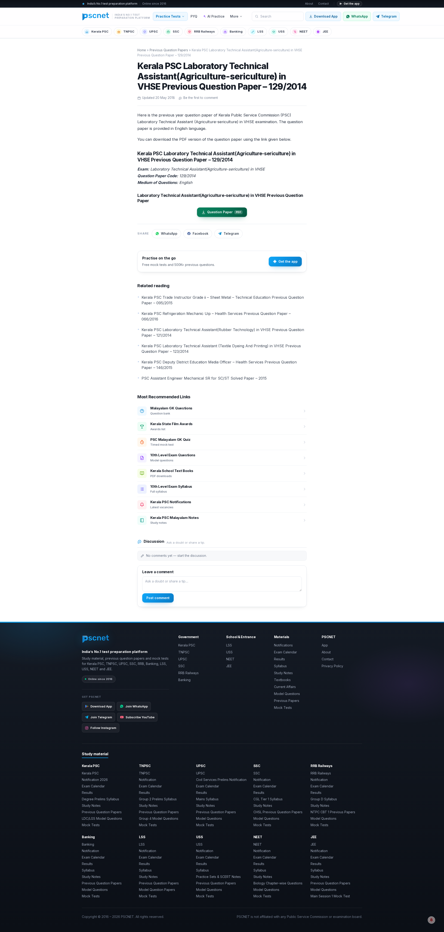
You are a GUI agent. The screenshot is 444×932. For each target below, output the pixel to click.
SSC (176, 31)
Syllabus (280, 666)
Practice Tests (168, 16)
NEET (303, 31)
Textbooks (282, 680)
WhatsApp (169, 233)
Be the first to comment (200, 98)
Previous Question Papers (169, 50)
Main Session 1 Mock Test (330, 896)
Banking (236, 31)
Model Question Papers (157, 890)
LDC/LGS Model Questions (102, 818)
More (234, 16)
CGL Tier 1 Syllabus (268, 799)
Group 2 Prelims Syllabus (158, 799)
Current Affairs (285, 687)
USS (281, 31)
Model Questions (287, 694)
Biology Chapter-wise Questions (277, 883)
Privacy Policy (332, 666)
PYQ (194, 16)
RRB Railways (204, 31)
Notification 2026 (95, 780)
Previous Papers (286, 701)
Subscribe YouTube (140, 717)
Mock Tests (283, 708)
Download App (326, 16)
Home (141, 50)
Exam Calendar (285, 652)
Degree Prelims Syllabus (100, 799)
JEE (325, 31)
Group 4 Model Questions (158, 818)
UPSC (153, 31)
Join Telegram (101, 717)
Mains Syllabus (207, 799)
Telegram (231, 233)
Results (279, 659)
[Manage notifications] (431, 920)
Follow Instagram (103, 728)
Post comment (158, 598)
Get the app (352, 3)
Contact (323, 3)
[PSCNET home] (96, 639)
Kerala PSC (99, 31)
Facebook (200, 233)
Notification (147, 780)
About (309, 3)
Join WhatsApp (136, 706)
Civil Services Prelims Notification (221, 780)
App (325, 645)
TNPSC (128, 31)
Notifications (283, 645)
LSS (260, 31)
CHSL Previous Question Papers (277, 812)
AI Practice (216, 16)
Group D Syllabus (324, 799)
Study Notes (283, 673)
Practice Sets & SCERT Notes (218, 877)
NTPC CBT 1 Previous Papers (333, 812)
